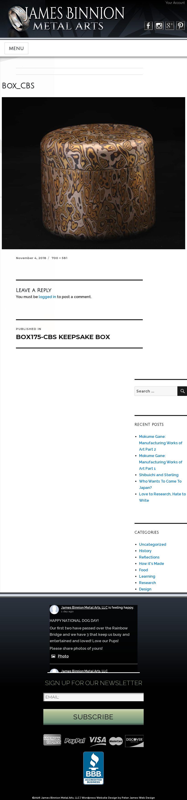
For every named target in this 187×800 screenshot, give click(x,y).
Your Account (175, 3)
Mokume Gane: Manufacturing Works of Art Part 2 (160, 443)
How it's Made (151, 563)
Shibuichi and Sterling (159, 475)
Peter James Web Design (138, 797)
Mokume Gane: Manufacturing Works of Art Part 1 (160, 462)
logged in (47, 297)
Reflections (149, 557)
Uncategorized (152, 544)
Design (145, 589)
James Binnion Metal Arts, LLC (84, 607)
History (145, 551)
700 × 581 (59, 258)
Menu (16, 48)
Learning (147, 576)
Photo (63, 656)
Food (143, 570)
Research (147, 583)
